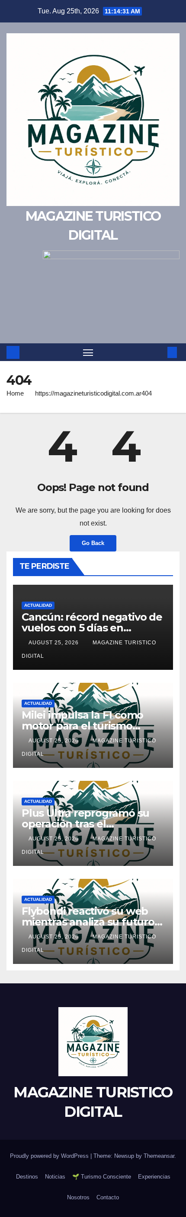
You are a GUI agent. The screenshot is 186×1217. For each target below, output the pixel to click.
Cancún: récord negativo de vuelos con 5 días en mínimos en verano (92, 628)
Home (15, 393)
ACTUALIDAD (38, 605)
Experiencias (154, 1176)
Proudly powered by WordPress (50, 1156)
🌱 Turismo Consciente (101, 1176)
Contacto (107, 1197)
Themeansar (159, 1156)
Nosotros (78, 1197)
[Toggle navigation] (88, 352)
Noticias (55, 1176)
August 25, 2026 (54, 643)
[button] (159, 352)
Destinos (27, 1176)
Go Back (93, 543)
